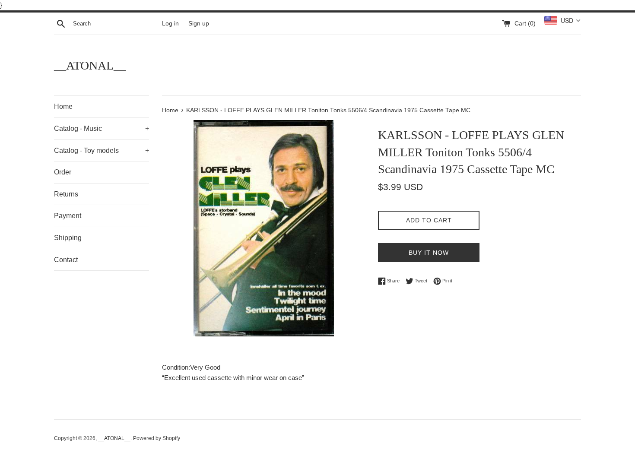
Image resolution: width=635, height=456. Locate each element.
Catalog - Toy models (101, 150)
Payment (67, 215)
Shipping (68, 237)
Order (62, 172)
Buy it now (429, 252)
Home (63, 106)
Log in (170, 23)
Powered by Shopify (156, 438)
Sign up (198, 23)
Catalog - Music (101, 128)
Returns (66, 194)
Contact (66, 259)
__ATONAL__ (90, 65)
